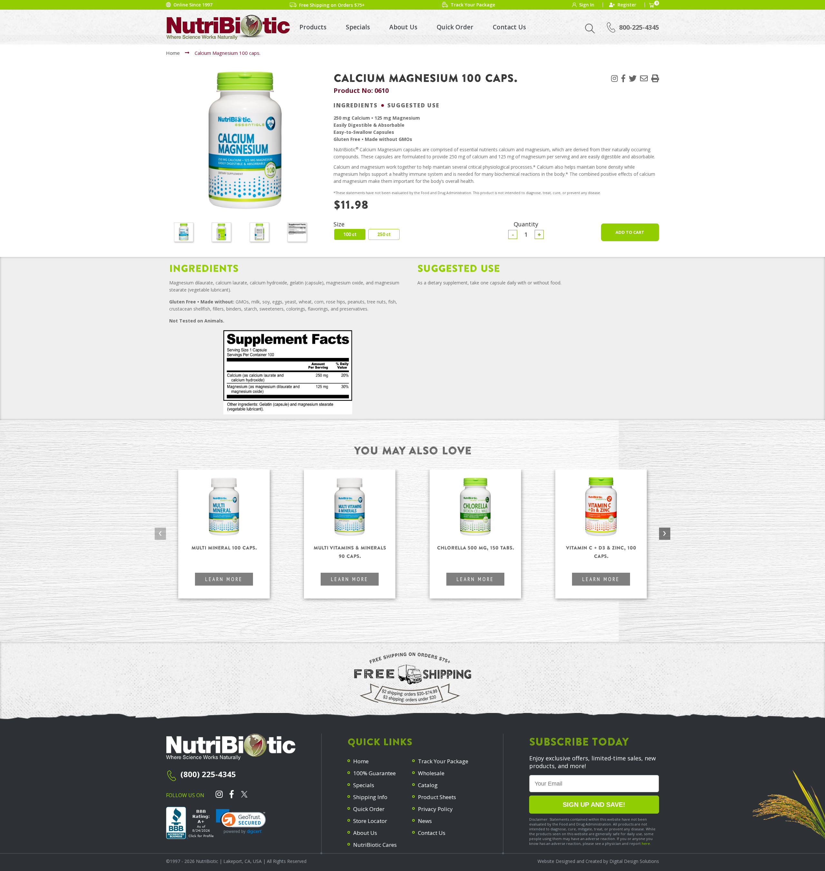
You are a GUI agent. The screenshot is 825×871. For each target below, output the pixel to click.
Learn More (224, 579)
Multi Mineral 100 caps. (224, 548)
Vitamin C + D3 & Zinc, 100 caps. (601, 552)
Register (626, 5)
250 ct (384, 234)
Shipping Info (370, 797)
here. (646, 843)
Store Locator (370, 821)
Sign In (586, 5)
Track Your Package (443, 761)
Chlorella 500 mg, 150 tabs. (475, 548)
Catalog (428, 785)
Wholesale (431, 773)
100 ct (349, 234)
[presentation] (160, 534)
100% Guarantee (374, 773)
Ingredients (356, 105)
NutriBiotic (207, 861)
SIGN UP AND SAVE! (594, 804)
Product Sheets (437, 797)
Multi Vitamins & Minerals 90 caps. (350, 552)
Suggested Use (413, 105)
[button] (655, 78)
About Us (403, 27)
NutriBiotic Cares (375, 844)
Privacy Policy (435, 809)
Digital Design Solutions (634, 861)
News (425, 821)
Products (312, 27)
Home (173, 53)
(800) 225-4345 (208, 774)
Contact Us (509, 27)
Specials (358, 27)
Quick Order (455, 27)
